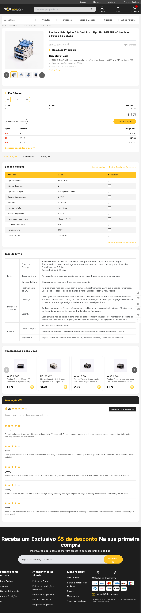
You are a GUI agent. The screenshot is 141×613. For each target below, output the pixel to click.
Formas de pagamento (43, 594)
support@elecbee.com (107, 594)
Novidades (67, 19)
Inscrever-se (113, 560)
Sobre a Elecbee (87, 19)
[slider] (20, 409)
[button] (102, 9)
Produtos (46, 19)
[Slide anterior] (6, 75)
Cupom (83, 2)
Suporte (108, 19)
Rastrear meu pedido (42, 599)
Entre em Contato (131, 2)
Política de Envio (40, 581)
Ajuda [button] (110, 2)
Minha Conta (73, 577)
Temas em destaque (76, 601)
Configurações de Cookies (100, 602)
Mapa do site (73, 596)
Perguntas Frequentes (42, 604)
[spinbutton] (17, 99)
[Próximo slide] (42, 75)
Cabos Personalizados (129, 19)
